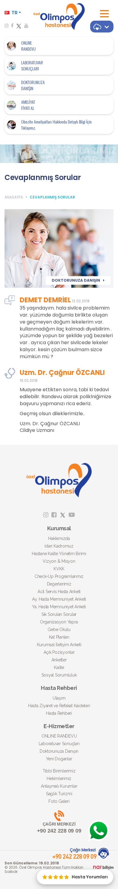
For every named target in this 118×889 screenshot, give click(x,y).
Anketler (59, 659)
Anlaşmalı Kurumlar (59, 786)
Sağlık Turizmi (59, 793)
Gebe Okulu (59, 629)
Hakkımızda (59, 538)
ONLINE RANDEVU (28, 46)
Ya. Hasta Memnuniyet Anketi (59, 606)
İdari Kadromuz (59, 546)
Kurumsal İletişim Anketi (59, 644)
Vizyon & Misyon (59, 561)
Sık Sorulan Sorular (59, 614)
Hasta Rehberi (59, 713)
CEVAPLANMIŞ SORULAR (52, 197)
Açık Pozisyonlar (59, 652)
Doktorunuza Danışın (59, 751)
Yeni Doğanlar (59, 758)
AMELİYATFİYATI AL (28, 105)
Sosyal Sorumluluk (59, 675)
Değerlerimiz (59, 584)
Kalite (59, 667)
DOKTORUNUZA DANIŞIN (33, 85)
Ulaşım (59, 698)
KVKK (59, 568)
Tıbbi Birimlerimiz (59, 771)
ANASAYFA (14, 197)
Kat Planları (59, 637)
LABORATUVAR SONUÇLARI (32, 65)
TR (14, 12)
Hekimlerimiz (59, 778)
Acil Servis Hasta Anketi (59, 591)
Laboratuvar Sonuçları (59, 743)
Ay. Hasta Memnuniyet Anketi (59, 599)
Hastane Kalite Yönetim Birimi (59, 553)
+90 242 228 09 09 (59, 828)
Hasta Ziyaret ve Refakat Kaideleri (59, 705)
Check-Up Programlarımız (59, 576)
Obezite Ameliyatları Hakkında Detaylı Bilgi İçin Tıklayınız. (56, 125)
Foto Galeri (58, 801)
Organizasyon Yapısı (59, 621)
